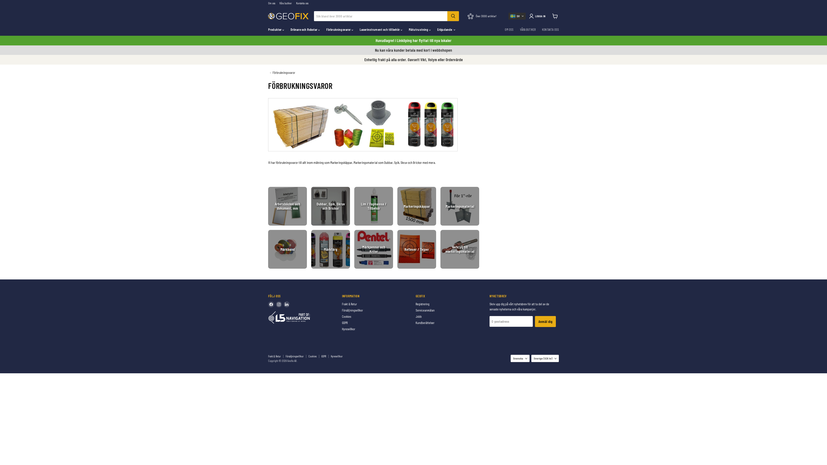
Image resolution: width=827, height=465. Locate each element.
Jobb (419, 316)
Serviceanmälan (425, 310)
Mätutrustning (419, 29)
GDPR (345, 323)
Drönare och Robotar (304, 29)
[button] (517, 16)
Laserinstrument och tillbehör (380, 29)
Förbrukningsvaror (338, 29)
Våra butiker (286, 3)
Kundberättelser (425, 323)
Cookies (346, 316)
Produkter (275, 29)
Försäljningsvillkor (352, 310)
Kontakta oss (302, 3)
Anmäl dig (545, 321)
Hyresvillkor (348, 329)
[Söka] (453, 16)
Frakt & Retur (349, 304)
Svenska (518, 358)
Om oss (271, 3)
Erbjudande (445, 29)
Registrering (422, 304)
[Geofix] (298, 324)
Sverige (543, 358)
